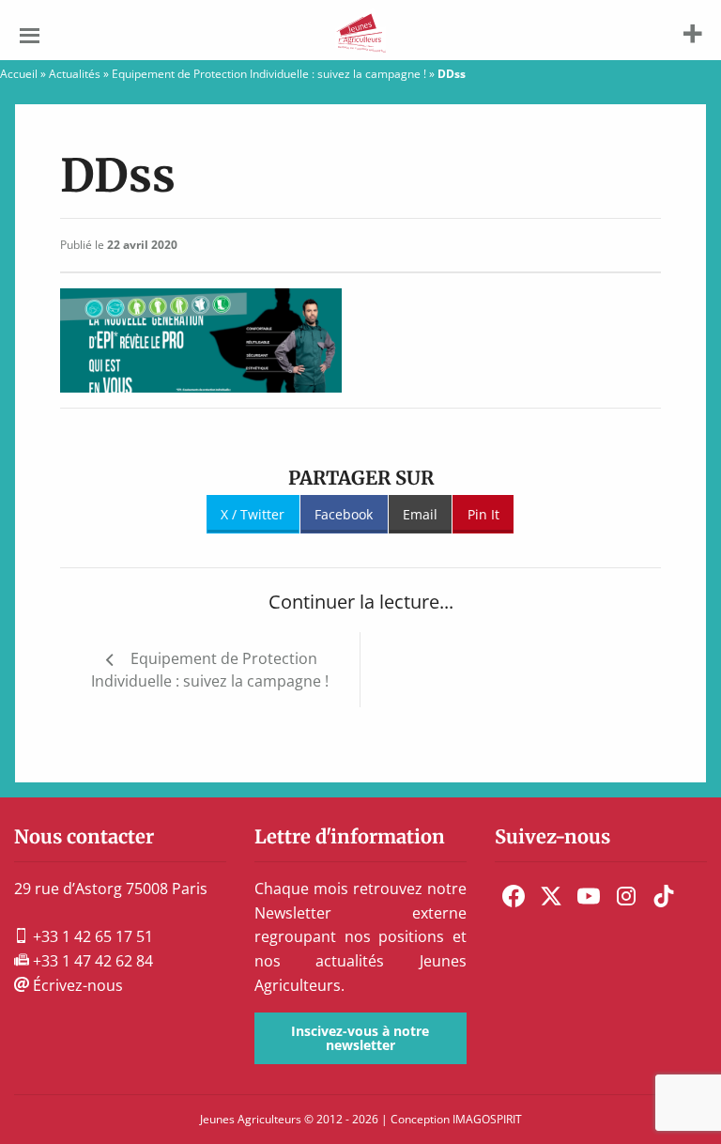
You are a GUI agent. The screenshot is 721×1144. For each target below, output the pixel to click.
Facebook (343, 514)
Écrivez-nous (76, 985)
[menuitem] (513, 896)
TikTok (664, 896)
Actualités (74, 74)
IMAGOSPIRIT (487, 1119)
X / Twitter (252, 514)
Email (420, 514)
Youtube (588, 896)
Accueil (19, 74)
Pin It (483, 514)
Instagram (626, 896)
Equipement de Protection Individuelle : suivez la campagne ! (269, 74)
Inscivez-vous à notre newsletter (360, 1037)
